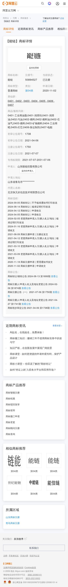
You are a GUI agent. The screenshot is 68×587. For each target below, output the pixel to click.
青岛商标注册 (13, 523)
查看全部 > (57, 325)
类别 (27, 86)
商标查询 (10, 434)
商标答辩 (10, 410)
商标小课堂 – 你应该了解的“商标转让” (30, 363)
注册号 (29, 75)
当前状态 (48, 75)
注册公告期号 (15, 146)
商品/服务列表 (15, 111)
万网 (15, 17)
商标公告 (13, 272)
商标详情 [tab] (8, 29)
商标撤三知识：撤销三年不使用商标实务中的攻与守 (36, 340)
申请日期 (48, 86)
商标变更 (10, 422)
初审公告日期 (15, 140)
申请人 (11, 166)
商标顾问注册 (13, 428)
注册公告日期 (15, 153)
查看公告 (26, 288)
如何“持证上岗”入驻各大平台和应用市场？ (33, 369)
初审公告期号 (15, 133)
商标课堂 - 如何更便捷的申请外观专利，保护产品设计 (36, 355)
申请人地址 (14, 177)
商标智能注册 (13, 392)
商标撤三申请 (13, 416)
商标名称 (13, 75)
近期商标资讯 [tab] (26, 29)
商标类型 (13, 86)
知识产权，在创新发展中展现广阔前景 (31, 348)
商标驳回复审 (13, 404)
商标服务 (24, 17)
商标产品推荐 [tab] (45, 29)
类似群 (11, 96)
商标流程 (13, 198)
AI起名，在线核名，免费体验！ (27, 332)
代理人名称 (14, 187)
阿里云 (6, 17)
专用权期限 (14, 159)
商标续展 (10, 398)
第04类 (29, 90)
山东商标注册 (13, 517)
